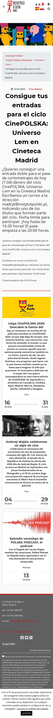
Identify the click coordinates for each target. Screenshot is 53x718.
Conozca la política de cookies (32, 708)
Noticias (38, 89)
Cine (31, 89)
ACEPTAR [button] (26, 713)
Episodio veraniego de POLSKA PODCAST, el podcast (26, 542)
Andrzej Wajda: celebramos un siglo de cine (26, 443)
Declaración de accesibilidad (17, 632)
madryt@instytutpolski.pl (23, 621)
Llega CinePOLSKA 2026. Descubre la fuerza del (26, 325)
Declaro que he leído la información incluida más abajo (27, 657)
